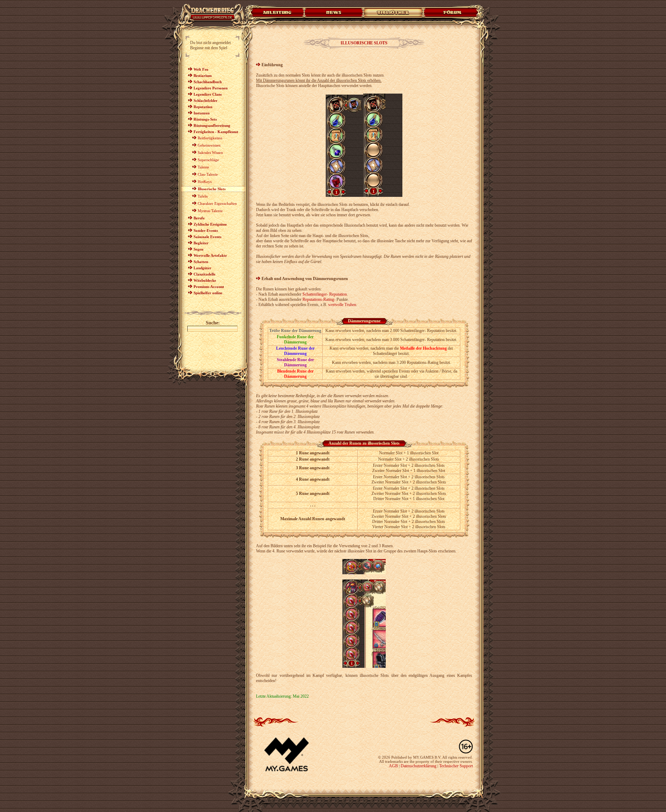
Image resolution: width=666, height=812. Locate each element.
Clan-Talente (208, 174)
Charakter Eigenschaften (217, 203)
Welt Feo (201, 69)
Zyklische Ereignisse (210, 224)
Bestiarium (203, 75)
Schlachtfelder (205, 100)
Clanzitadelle (204, 274)
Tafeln (203, 196)
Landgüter (202, 268)
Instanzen (202, 113)
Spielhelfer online (208, 293)
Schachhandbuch (208, 82)
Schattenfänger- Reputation (324, 294)
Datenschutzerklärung (418, 765)
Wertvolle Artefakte (210, 255)
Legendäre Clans (208, 94)
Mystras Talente (210, 211)
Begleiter (201, 243)
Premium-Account (209, 287)
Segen (198, 249)
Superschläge (208, 160)
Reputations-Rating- (318, 299)
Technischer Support (456, 765)
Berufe (199, 218)
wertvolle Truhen (342, 304)
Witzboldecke (205, 280)
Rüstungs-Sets (205, 119)
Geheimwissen (209, 145)
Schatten (201, 262)
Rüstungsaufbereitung (212, 125)
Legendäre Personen (211, 88)
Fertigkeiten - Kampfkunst (216, 132)
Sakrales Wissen (210, 152)
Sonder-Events (206, 230)
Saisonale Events (207, 237)
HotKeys (205, 182)
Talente (203, 167)
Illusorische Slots (211, 189)
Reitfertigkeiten (210, 138)
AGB (393, 765)
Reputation (203, 107)
